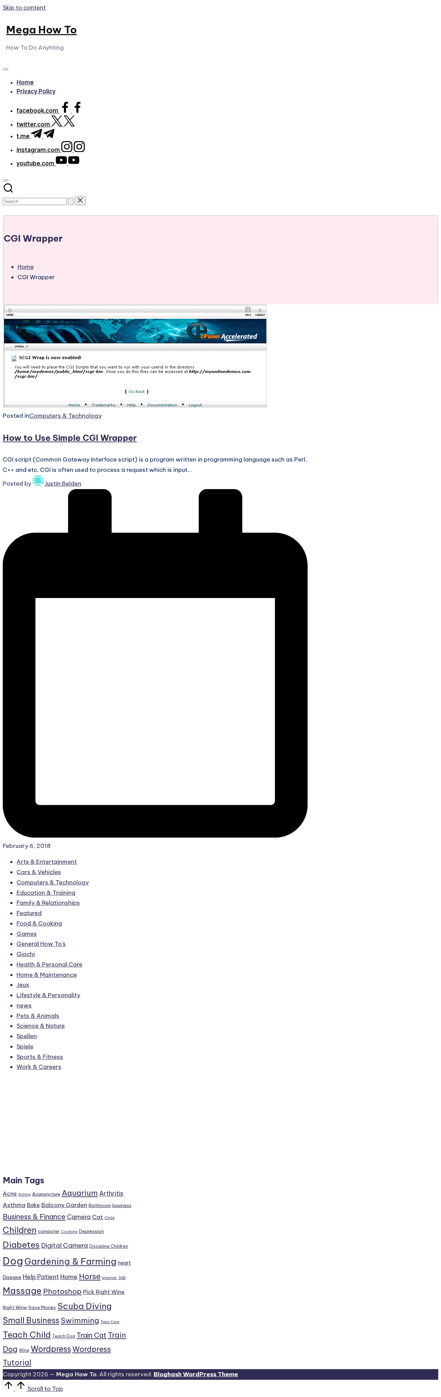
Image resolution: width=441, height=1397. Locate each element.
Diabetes (21, 1244)
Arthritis (111, 1193)
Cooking (69, 1231)
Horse (90, 1276)
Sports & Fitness (40, 1057)
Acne (10, 1193)
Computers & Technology (65, 415)
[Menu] (5, 69)
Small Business (31, 1320)
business (122, 1205)
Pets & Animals (38, 1016)
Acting (24, 1194)
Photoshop (62, 1291)
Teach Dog (63, 1336)
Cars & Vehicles (39, 872)
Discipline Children (108, 1246)
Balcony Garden (64, 1205)
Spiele (25, 1046)
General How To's (41, 944)
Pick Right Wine (104, 1291)
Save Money (42, 1307)
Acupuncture (46, 1194)
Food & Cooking (39, 923)
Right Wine (15, 1307)
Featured (29, 913)
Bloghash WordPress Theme (196, 1374)
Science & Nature (41, 1026)
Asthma (14, 1205)
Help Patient (41, 1277)
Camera (79, 1217)
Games (27, 934)
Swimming (80, 1320)
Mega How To (41, 29)
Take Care (110, 1321)
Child (109, 1217)
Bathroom (100, 1205)
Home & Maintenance (47, 975)
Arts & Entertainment (47, 861)
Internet (109, 1277)
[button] (70, 201)
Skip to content (24, 7)
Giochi (26, 954)
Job (122, 1277)
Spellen (27, 1036)
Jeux (23, 985)
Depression (91, 1231)
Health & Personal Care (49, 964)
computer (49, 1231)
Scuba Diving (85, 1306)
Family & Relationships (48, 903)
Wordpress (51, 1349)
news (24, 1005)
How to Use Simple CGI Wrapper (70, 438)
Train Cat (91, 1335)
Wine (24, 1350)
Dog (13, 1261)
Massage (22, 1290)
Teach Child (27, 1334)
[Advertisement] (68, 1126)
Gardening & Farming (70, 1261)
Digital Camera (64, 1245)
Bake (33, 1205)
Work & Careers (39, 1067)
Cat (97, 1217)
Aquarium (80, 1193)
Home (69, 1277)
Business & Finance (34, 1216)
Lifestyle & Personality (48, 995)
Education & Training (46, 893)
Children (20, 1229)
